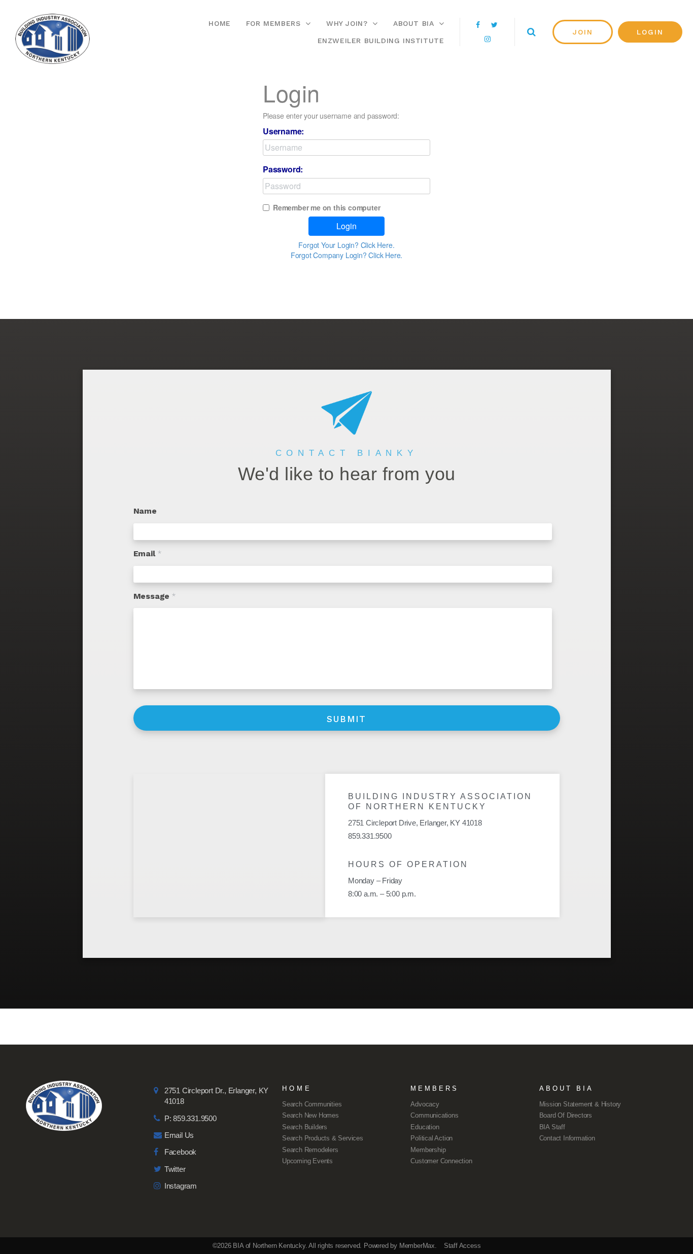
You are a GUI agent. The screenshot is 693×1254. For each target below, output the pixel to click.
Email (147, 553)
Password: (283, 169)
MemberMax (417, 1245)
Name (145, 511)
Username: (283, 131)
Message (154, 596)
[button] (582, 32)
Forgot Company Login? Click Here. (346, 255)
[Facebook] (478, 25)
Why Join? (346, 23)
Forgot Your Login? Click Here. (346, 245)
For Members (273, 23)
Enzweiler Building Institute (381, 41)
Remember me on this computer (326, 207)
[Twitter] (495, 25)
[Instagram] (487, 39)
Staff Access (462, 1245)
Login (346, 226)
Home (219, 23)
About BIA (413, 23)
